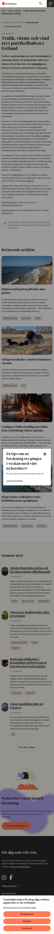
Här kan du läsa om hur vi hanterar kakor (19, 908)
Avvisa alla (27, 928)
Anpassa (27, 921)
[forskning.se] (8, 3)
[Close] (45, 454)
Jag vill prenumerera (14, 481)
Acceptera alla (27, 914)
